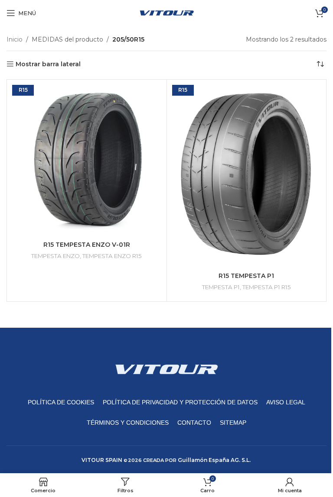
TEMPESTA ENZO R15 (112, 255)
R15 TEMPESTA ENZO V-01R (86, 244)
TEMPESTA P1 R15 (266, 287)
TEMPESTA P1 (221, 287)
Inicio (15, 39)
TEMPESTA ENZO (55, 255)
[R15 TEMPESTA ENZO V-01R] (86, 159)
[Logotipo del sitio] (167, 12)
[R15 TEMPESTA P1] (246, 175)
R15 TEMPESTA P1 (246, 276)
